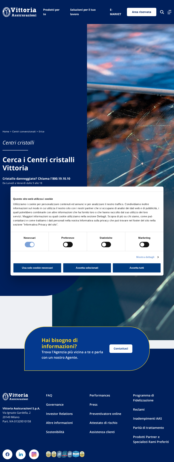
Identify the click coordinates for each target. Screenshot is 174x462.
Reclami (139, 409)
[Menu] (169, 12)
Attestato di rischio (103, 423)
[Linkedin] (21, 454)
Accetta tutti (136, 267)
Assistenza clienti (102, 432)
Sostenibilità (55, 432)
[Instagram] (34, 454)
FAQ (49, 395)
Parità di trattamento (148, 428)
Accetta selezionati (87, 267)
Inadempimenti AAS (147, 418)
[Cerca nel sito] (162, 12)
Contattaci (121, 348)
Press (94, 404)
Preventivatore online (105, 414)
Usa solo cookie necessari (37, 267)
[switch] (68, 244)
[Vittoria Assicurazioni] (19, 11)
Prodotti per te (51, 12)
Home (6, 131)
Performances (100, 395)
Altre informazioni (59, 423)
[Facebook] (7, 454)
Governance (55, 404)
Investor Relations (59, 414)
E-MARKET (115, 12)
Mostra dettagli (145, 257)
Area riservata (141, 12)
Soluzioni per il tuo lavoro (83, 12)
